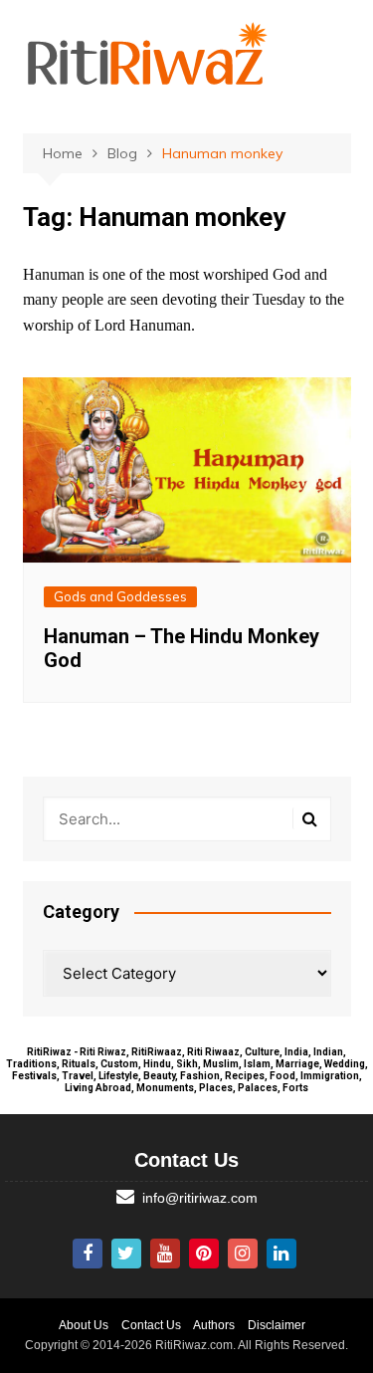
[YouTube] (165, 1253)
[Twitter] (126, 1253)
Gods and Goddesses (120, 596)
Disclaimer (276, 1325)
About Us (83, 1325)
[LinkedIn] (281, 1253)
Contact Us (151, 1325)
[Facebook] (87, 1253)
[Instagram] (243, 1253)
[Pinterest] (204, 1253)
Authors (214, 1325)
